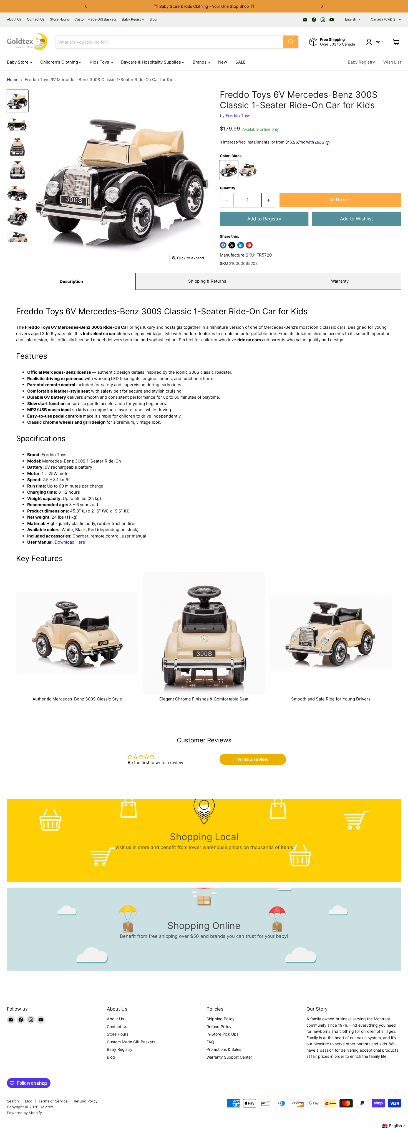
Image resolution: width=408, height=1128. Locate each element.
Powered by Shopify (24, 1113)
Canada (384, 19)
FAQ (210, 1041)
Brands (200, 62)
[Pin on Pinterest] (249, 245)
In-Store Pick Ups (222, 1034)
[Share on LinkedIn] (240, 245)
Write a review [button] (253, 759)
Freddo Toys (238, 115)
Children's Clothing (59, 62)
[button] (395, 1126)
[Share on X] (231, 245)
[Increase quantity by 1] (268, 200)
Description (71, 281)
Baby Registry (133, 19)
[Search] (290, 42)
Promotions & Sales (223, 1049)
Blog (153, 19)
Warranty (340, 281)
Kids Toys (100, 62)
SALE (240, 62)
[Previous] (86, 6)
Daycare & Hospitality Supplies (151, 62)
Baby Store (18, 62)
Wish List (392, 62)
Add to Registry (264, 219)
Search (13, 1101)
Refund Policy (218, 1026)
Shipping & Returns (207, 281)
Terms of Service (53, 1101)
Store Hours (59, 19)
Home (13, 79)
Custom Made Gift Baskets (95, 19)
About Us (14, 19)
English (350, 19)
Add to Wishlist (356, 219)
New (222, 62)
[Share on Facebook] (223, 245)
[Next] (322, 6)
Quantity (227, 188)
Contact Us (35, 19)
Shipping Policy (220, 1018)
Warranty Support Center (229, 1057)
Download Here (70, 542)
